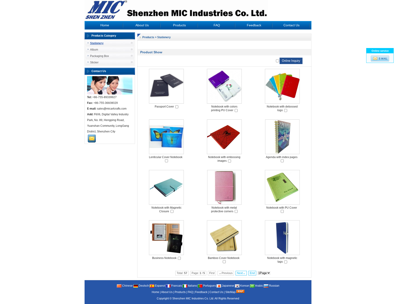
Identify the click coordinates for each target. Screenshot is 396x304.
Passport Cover (164, 106)
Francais (176, 285)
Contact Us (291, 25)
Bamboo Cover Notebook (223, 258)
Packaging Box (99, 56)
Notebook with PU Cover (281, 207)
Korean (244, 285)
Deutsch (143, 285)
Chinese (127, 285)
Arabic (259, 285)
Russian (273, 285)
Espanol (159, 285)
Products (179, 25)
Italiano (192, 285)
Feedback (254, 25)
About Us (142, 25)
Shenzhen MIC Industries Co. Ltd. (193, 298)
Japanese (227, 285)
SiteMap (230, 292)
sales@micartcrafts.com (111, 108)
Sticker (94, 62)
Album (94, 49)
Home (104, 25)
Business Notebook (164, 258)
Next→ (241, 273)
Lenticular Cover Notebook (165, 157)
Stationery (164, 37)
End (252, 273)
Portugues (209, 285)
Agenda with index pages (281, 157)
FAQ (217, 25)
